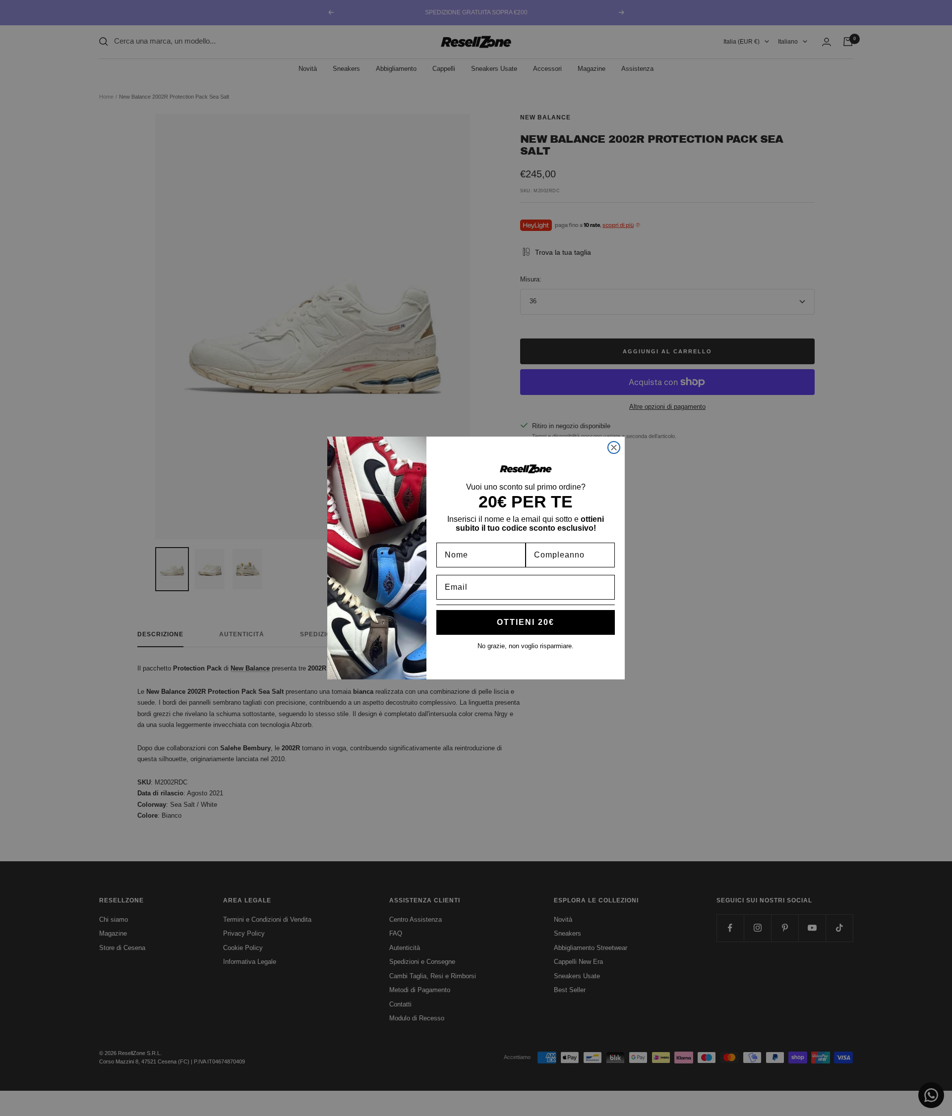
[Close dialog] (614, 447)
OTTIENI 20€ (525, 622)
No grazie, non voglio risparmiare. (525, 646)
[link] (525, 468)
